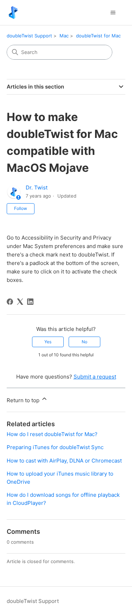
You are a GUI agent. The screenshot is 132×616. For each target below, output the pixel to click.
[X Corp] (20, 301)
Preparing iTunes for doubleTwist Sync (55, 447)
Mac (64, 35)
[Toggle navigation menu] (112, 12)
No (84, 341)
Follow (20, 208)
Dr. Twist (37, 187)
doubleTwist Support (29, 35)
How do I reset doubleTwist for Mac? (52, 434)
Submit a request (95, 376)
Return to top (24, 400)
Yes (47, 341)
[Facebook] (10, 301)
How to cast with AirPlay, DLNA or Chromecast (64, 460)
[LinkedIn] (30, 301)
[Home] (13, 12)
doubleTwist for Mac (98, 35)
